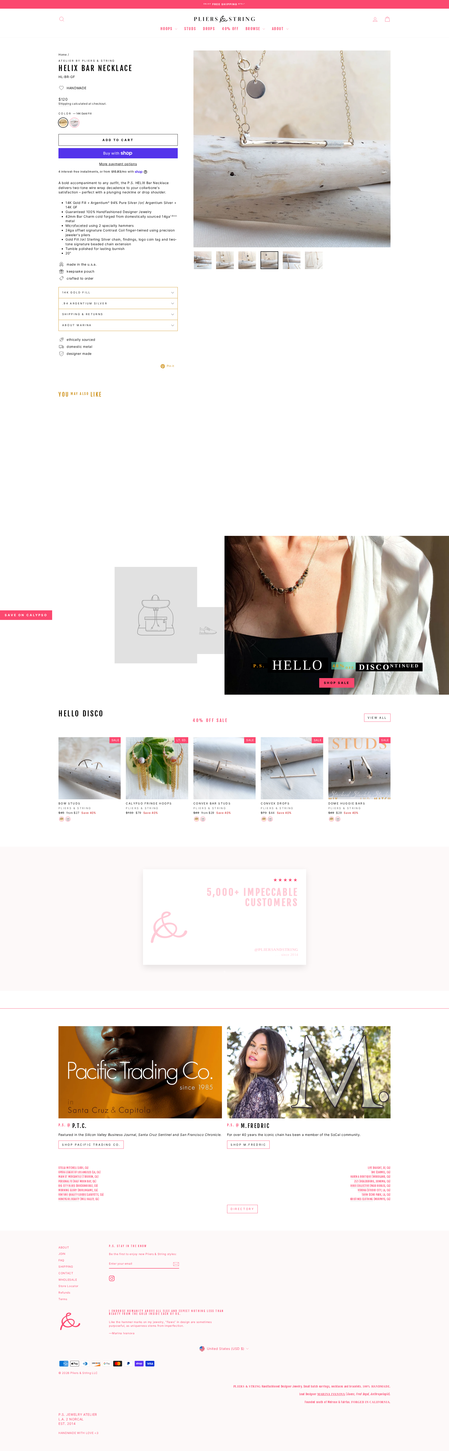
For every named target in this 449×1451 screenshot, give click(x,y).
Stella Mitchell (67, 1168)
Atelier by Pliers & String (86, 60)
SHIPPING (65, 1266)
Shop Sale (336, 683)
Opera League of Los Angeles (74, 1172)
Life (370, 1168)
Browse (253, 28)
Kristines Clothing (361, 1199)
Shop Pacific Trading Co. (91, 1144)
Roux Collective (360, 1186)
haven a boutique (361, 1176)
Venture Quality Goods (72, 1194)
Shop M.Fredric (248, 1144)
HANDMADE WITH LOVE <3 (78, 1433)
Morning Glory (67, 1190)
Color (75, 113)
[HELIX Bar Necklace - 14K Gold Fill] (61, 508)
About (278, 28)
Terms (62, 1299)
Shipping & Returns (82, 314)
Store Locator (68, 1286)
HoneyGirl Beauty (69, 1199)
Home (62, 54)
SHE (373, 1172)
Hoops (167, 28)
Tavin (365, 1194)
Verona (362, 1190)
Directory (242, 1209)
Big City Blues (66, 1186)
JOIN (61, 1253)
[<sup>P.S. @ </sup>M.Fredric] (309, 1072)
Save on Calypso (26, 615)
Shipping (64, 103)
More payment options (118, 164)
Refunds (64, 1292)
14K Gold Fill (63, 122)
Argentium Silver (74, 122)
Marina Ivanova (331, 1394)
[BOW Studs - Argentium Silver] (68, 819)
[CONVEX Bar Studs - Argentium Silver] (203, 819)
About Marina (77, 325)
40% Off (230, 28)
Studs (190, 28)
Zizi (356, 1181)
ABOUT (63, 1247)
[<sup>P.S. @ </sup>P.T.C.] (140, 1072)
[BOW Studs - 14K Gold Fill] (61, 819)
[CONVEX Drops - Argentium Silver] (270, 819)
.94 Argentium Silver (84, 303)
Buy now (98, 483)
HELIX (140, 183)
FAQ (61, 1260)
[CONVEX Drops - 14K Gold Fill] (264, 819)
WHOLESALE (67, 1279)
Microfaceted (76, 226)
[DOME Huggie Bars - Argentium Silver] (338, 819)
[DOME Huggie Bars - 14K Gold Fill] (331, 819)
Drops (209, 28)
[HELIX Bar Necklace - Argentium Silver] (68, 508)
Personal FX (65, 1181)
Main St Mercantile (70, 1176)
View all (377, 717)
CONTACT (65, 1273)
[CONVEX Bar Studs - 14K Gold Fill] (196, 819)
